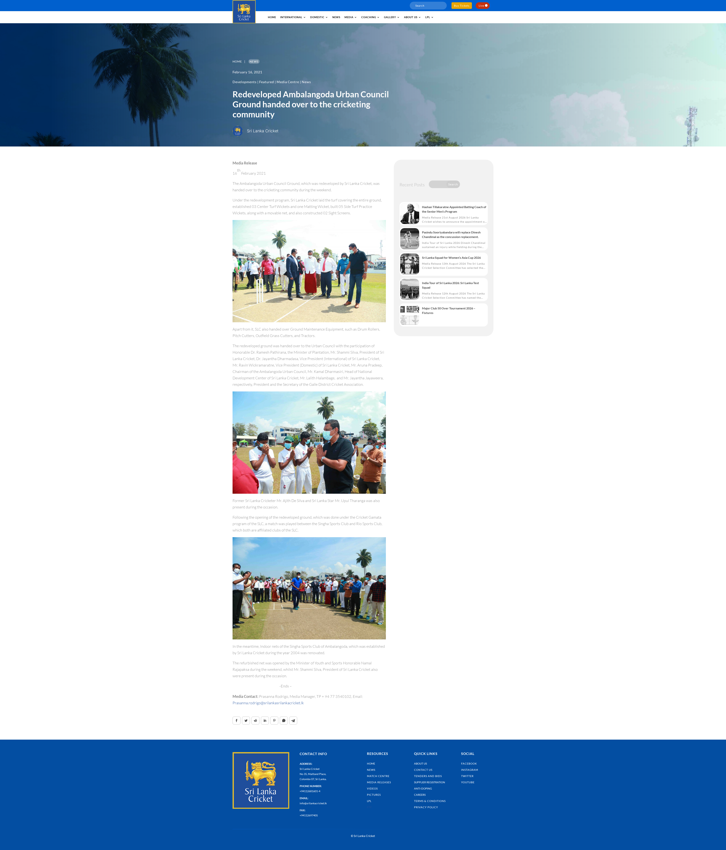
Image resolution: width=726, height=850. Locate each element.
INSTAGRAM (469, 769)
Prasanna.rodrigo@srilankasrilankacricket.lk (268, 702)
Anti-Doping (423, 788)
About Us (420, 763)
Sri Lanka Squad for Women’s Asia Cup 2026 (451, 257)
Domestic (317, 17)
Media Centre (288, 82)
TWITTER (467, 776)
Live (481, 5)
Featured (266, 82)
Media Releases (379, 782)
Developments (245, 82)
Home (272, 17)
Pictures (374, 794)
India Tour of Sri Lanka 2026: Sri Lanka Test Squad (450, 285)
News (336, 17)
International (291, 17)
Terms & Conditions (430, 801)
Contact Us (423, 769)
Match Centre (378, 776)
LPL (427, 17)
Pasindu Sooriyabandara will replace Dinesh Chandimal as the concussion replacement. (451, 234)
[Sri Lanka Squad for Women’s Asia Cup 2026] (409, 264)
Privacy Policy (426, 807)
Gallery (390, 17)
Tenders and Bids (428, 776)
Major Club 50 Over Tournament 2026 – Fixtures (448, 310)
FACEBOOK (469, 763)
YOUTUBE (468, 782)
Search (453, 184)
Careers (420, 794)
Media (348, 17)
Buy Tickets (461, 5)
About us (410, 17)
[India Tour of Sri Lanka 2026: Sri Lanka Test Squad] (409, 289)
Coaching (368, 17)
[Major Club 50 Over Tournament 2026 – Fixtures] (409, 314)
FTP (369, 807)
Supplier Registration (429, 782)
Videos (372, 788)
